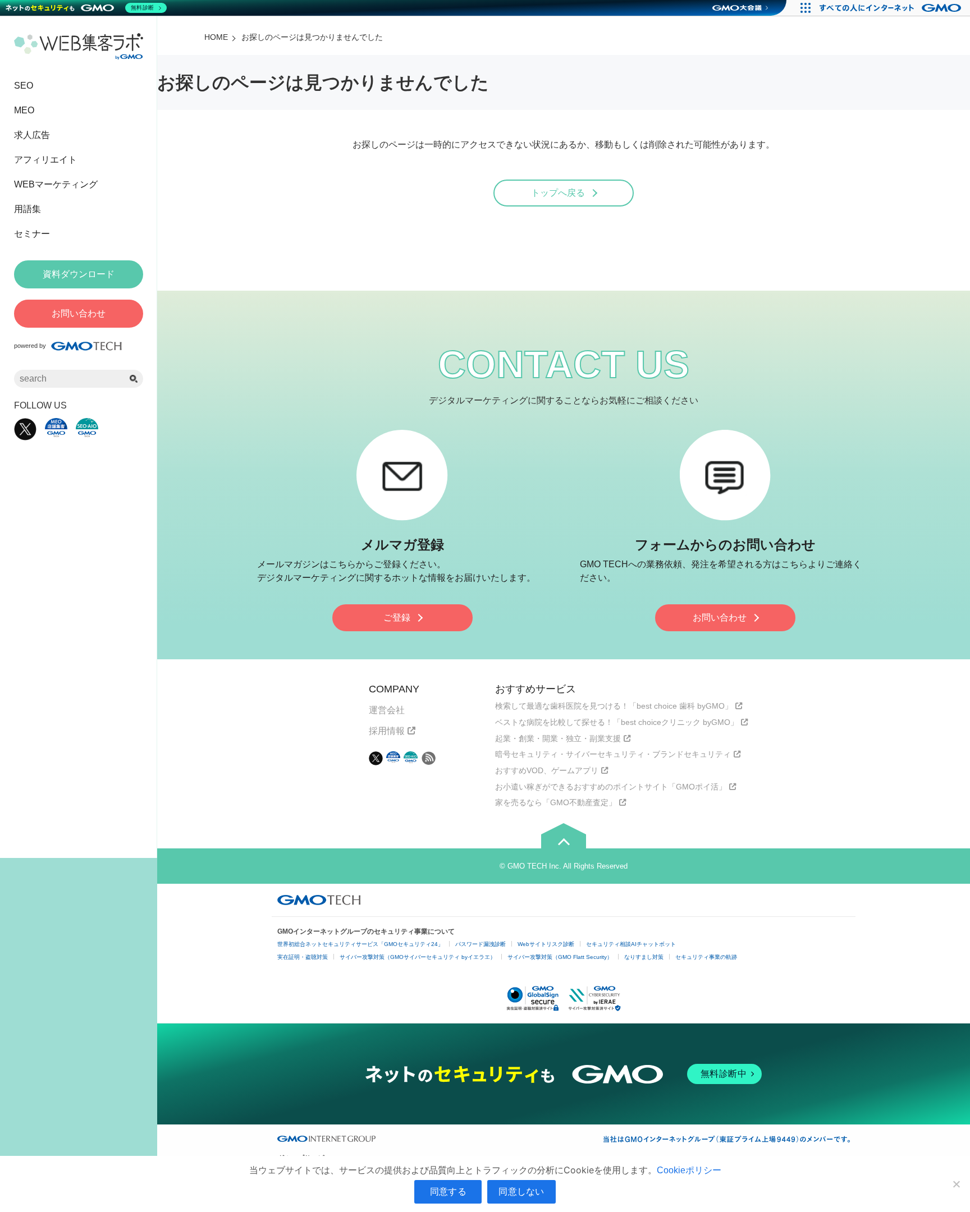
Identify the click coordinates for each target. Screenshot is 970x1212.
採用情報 (387, 731)
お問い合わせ (720, 617)
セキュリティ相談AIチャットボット (631, 944)
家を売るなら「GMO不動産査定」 (555, 802)
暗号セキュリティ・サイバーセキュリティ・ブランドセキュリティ (613, 754)
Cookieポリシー (689, 1170)
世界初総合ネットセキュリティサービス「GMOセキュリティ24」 (360, 944)
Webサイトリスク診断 (546, 944)
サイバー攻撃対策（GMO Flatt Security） (559, 957)
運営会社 (387, 710)
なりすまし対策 (644, 957)
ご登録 (396, 617)
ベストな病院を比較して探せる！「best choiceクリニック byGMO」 (616, 722)
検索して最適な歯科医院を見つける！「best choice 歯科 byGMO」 (614, 705)
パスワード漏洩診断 (480, 944)
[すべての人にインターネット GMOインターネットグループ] (891, 8)
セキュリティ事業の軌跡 (706, 957)
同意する (448, 1191)
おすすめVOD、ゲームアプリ (546, 770)
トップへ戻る (558, 193)
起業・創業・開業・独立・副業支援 (558, 738)
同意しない (521, 1191)
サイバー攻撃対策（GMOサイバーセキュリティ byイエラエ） (418, 957)
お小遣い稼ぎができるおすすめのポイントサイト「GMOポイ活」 (610, 786)
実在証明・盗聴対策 (302, 957)
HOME (216, 37)
